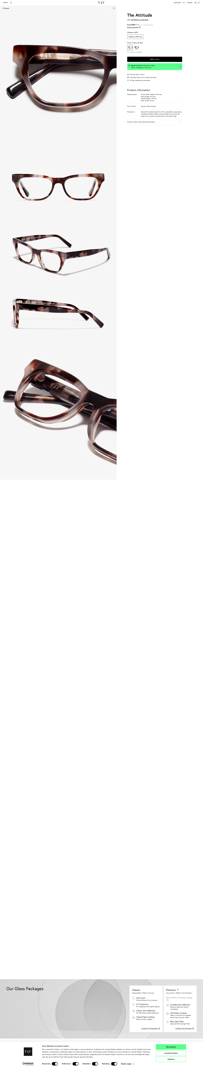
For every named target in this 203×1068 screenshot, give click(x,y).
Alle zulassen (171, 1047)
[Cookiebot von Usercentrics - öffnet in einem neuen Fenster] (28, 1063)
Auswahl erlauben (171, 1053)
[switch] (76, 1063)
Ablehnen (171, 1059)
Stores (189, 3)
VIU (101, 2)
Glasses (6, 8)
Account (177, 3)
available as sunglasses (139, 20)
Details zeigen (126, 1064)
